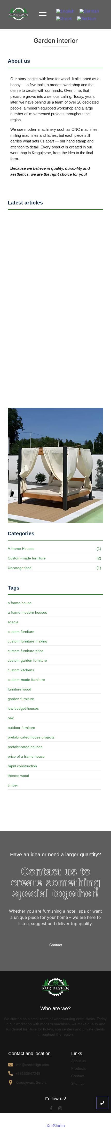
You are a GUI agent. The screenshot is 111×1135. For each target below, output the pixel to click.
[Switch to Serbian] (87, 18)
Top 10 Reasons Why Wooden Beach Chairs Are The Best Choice (54, 334)
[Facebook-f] (51, 1108)
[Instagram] (60, 1108)
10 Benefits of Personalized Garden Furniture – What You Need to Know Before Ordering (53, 395)
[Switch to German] (89, 11)
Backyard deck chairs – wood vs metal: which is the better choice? (54, 272)
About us (78, 1061)
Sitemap (78, 1083)
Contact (77, 1076)
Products (78, 1068)
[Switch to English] (65, 11)
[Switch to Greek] (64, 18)
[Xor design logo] (18, 14)
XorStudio (55, 1126)
